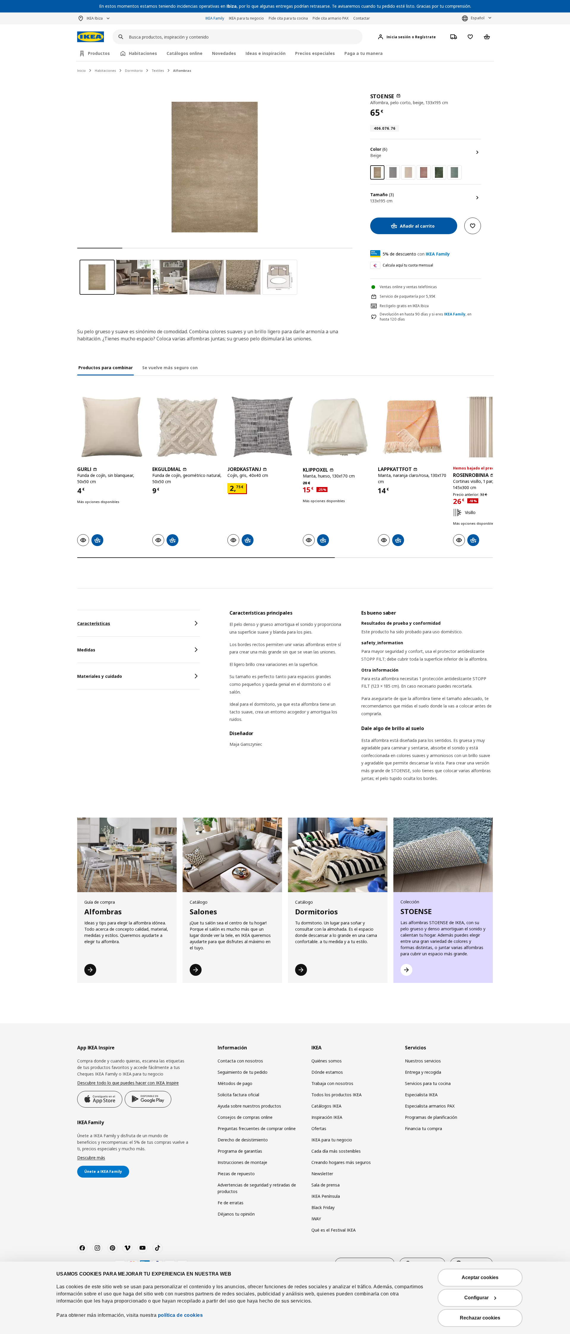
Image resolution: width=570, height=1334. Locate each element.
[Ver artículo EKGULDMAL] (186, 426)
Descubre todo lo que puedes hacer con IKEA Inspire (128, 1083)
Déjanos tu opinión (236, 1214)
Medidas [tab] (86, 650)
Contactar (361, 18)
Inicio (81, 70)
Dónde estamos (327, 1072)
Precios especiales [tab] (315, 53)
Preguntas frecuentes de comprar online (257, 1128)
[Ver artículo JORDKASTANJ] (262, 426)
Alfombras (182, 70)
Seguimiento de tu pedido (242, 1072)
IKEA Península (325, 1196)
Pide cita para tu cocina (288, 18)
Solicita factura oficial (238, 1094)
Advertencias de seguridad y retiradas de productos (257, 1188)
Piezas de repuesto (236, 1173)
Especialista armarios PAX (430, 1106)
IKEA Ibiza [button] (95, 18)
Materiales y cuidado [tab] (99, 676)
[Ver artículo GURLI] (111, 426)
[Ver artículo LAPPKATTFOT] (412, 426)
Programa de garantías (240, 1151)
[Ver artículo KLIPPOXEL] (337, 426)
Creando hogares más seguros (341, 1162)
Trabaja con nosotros (332, 1083)
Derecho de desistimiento (243, 1140)
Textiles (158, 70)
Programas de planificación (431, 1117)
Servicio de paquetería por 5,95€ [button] (408, 296)
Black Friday (323, 1207)
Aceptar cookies (480, 1277)
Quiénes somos (326, 1061)
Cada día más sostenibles (336, 1151)
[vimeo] (127, 1248)
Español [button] (477, 17)
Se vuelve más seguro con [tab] (170, 367)
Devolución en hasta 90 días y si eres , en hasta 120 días (425, 317)
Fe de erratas (230, 1202)
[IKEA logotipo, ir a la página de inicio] (90, 36)
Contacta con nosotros (240, 1061)
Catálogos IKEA (326, 1106)
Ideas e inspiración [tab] (266, 53)
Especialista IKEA (421, 1094)
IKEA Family (214, 18)
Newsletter (322, 1173)
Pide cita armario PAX (331, 18)
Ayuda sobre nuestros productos (249, 1106)
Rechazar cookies (480, 1317)
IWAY (316, 1219)
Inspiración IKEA (326, 1117)
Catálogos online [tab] (184, 53)
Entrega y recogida (423, 1072)
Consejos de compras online (245, 1117)
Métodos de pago (235, 1083)
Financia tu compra (423, 1128)
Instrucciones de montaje (242, 1162)
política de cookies (180, 1315)
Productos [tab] (99, 53)
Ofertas (318, 1128)
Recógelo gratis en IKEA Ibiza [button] (404, 305)
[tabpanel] (361, 703)
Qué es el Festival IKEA (333, 1230)
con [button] (416, 254)
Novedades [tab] (224, 53)
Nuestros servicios (423, 1061)
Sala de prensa (325, 1185)
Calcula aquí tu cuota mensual (408, 265)
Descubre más (91, 1157)
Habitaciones (105, 70)
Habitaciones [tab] (143, 53)
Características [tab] (93, 623)
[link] (393, 172)
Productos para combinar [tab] (105, 367)
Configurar (476, 1297)
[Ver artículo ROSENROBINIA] (487, 426)
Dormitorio (134, 70)
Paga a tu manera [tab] (363, 53)
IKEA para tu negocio (246, 18)
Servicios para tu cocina (428, 1083)
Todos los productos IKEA (336, 1094)
